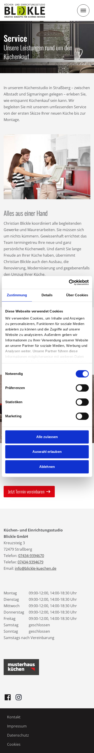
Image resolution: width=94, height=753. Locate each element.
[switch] (82, 388)
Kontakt (14, 716)
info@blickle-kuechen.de (35, 568)
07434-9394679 (30, 562)
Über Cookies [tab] (77, 295)
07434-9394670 (31, 555)
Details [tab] (47, 295)
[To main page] (25, 10)
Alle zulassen (47, 437)
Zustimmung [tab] (17, 295)
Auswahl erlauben (47, 452)
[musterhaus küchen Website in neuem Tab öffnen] (21, 667)
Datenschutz (18, 735)
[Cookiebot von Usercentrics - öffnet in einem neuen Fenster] (69, 282)
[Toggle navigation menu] (83, 10)
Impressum (17, 726)
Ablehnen (47, 467)
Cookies (14, 744)
